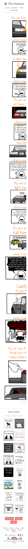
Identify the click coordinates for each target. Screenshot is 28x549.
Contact (14, 531)
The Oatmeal (16, 3)
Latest (21, 416)
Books (21, 8)
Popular (14, 416)
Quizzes (13, 530)
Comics (7, 8)
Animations (14, 8)
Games (17, 528)
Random (7, 416)
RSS (6, 535)
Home (5, 528)
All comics (9, 518)
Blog (7, 530)
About (20, 530)
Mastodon (12, 535)
